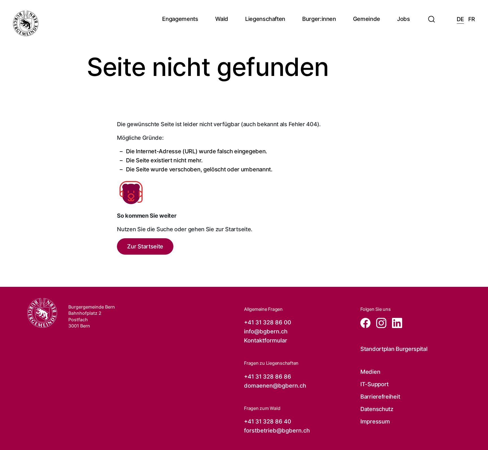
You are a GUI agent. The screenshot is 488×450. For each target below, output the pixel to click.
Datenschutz (376, 409)
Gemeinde (366, 19)
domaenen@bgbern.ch (275, 385)
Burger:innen (319, 19)
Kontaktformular (265, 340)
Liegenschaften (265, 19)
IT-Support (374, 384)
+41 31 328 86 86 (267, 376)
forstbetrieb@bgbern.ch (277, 430)
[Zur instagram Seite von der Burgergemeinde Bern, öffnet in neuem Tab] (379, 322)
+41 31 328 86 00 (267, 322)
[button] (431, 16)
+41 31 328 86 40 (267, 421)
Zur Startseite (145, 246)
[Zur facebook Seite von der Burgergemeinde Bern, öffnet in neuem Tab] (366, 322)
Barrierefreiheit (380, 396)
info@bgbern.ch (265, 331)
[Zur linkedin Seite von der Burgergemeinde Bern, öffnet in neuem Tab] (394, 322)
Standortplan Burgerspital (394, 349)
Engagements (180, 19)
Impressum (375, 421)
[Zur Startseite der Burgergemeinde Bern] (25, 23)
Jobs (403, 19)
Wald (221, 19)
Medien (370, 371)
